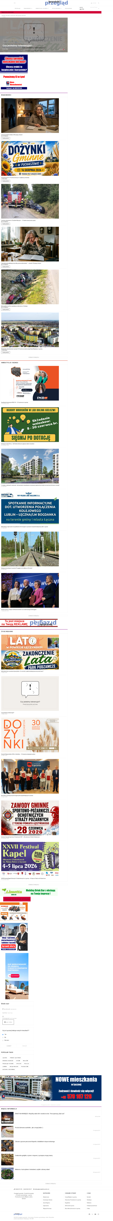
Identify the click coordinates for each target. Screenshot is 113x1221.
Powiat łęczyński (15, 1057)
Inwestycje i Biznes (41, 8)
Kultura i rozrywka (9, 1069)
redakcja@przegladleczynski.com (42, 1189)
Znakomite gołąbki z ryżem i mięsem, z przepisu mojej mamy (34, 1155)
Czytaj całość (5, 138)
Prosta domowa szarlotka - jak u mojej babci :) (29, 1127)
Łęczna (5, 1057)
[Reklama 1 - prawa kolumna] (17, 911)
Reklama (89, 1202)
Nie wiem (7, 1040)
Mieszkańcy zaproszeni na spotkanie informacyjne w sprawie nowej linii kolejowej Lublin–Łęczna (24, 526)
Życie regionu (56, 8)
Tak (5, 1034)
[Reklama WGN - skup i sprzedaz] (17, 937)
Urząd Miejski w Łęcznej (71, 1197)
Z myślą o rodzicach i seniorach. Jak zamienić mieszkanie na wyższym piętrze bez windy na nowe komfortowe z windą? (30, 485)
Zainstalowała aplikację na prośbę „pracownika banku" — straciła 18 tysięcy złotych (21, 263)
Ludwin (5, 1066)
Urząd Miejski (14, 1066)
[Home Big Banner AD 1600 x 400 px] (50, 1088)
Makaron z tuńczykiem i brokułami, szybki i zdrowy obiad (32, 1169)
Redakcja (89, 1200)
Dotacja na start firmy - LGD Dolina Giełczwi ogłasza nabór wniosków (17, 443)
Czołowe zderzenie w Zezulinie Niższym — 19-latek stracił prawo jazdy (21, 42)
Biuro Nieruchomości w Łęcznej (72, 1208)
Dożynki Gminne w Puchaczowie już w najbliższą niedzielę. (15, 177)
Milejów (25, 1060)
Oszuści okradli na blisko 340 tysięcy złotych (14, 15)
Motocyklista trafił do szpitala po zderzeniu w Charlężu (14, 306)
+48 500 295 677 (28, 1189)
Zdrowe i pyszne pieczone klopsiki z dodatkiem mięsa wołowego (35, 1141)
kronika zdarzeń (8, 1060)
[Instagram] (98, 1214)
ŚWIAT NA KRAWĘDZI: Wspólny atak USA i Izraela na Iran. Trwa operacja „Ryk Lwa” (39, 1113)
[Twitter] (92, 1214)
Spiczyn (18, 1063)
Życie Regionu (46, 1202)
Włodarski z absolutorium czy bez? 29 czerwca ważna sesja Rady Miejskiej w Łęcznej (21, 349)
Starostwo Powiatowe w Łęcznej (73, 1200)
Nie (5, 1037)
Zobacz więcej (34, 357)
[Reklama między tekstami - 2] (34, 892)
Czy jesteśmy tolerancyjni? (7, 712)
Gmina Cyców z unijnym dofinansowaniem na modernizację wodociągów (18, 609)
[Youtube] (95, 1214)
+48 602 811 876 (18, 1189)
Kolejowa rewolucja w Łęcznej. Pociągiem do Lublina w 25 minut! (16, 568)
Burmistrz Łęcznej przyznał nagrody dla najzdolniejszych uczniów (17, 795)
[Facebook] (89, 1214)
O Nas (88, 1208)
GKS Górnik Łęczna (69, 1205)
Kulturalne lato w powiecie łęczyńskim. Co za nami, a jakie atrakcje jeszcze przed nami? (22, 671)
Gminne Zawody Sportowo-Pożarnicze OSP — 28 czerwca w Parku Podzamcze (20, 837)
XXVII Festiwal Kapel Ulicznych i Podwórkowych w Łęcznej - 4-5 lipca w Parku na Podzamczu (23, 878)
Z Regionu (4, 178)
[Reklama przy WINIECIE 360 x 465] (17, 72)
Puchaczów (24, 1066)
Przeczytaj (5, 49)
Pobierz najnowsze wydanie (17, 899)
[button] (93, 3)
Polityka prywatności (92, 1205)
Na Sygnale (4, 136)
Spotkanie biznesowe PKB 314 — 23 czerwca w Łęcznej (14, 402)
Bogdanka (67, 1202)
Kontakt (89, 1197)
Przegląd (17, 8)
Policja (26, 1063)
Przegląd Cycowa (8, 1063)
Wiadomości (27, 8)
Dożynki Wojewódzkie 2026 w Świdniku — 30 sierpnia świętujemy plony (18, 754)
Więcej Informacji (47, 1208)
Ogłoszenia (68, 8)
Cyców (18, 1060)
